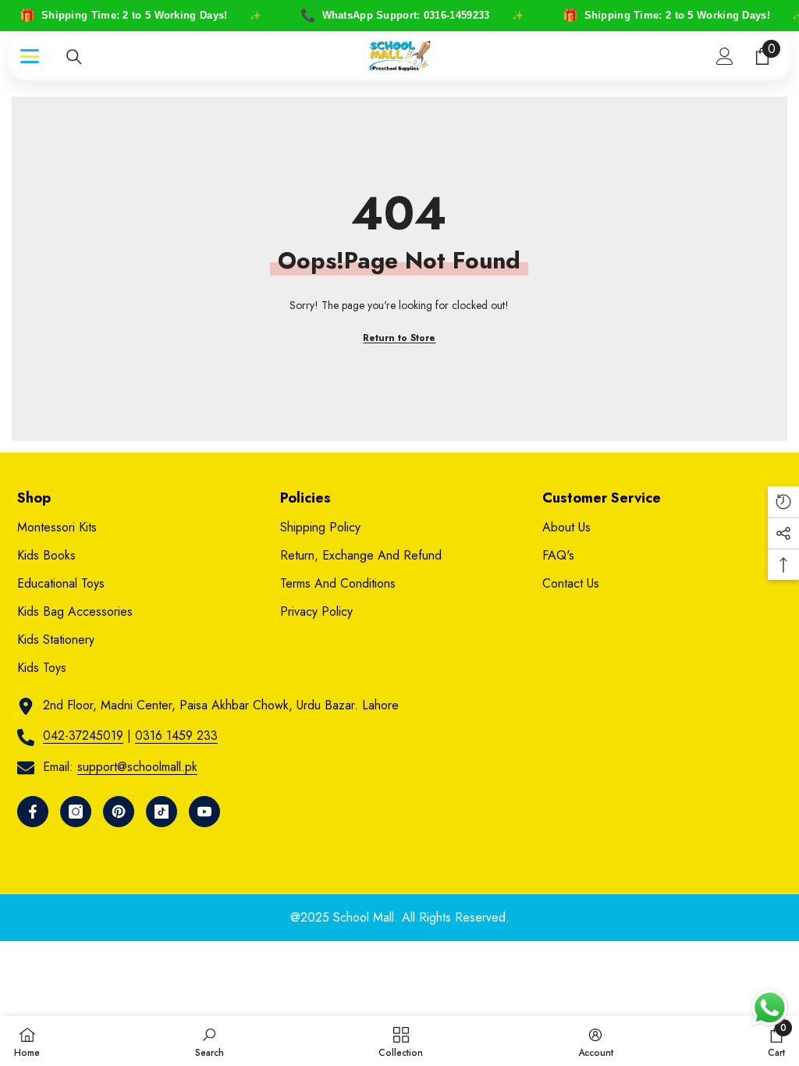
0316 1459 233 (176, 735)
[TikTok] (161, 811)
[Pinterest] (118, 811)
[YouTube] (204, 811)
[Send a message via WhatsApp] (769, 1007)
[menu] (29, 56)
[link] (209, 1041)
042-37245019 (83, 735)
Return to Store (399, 338)
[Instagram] (75, 811)
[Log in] (724, 56)
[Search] (74, 57)
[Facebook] (32, 811)
